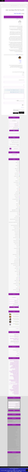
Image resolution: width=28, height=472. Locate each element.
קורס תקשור (17, 390)
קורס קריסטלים (16, 389)
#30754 (17, 54)
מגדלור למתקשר (16, 372)
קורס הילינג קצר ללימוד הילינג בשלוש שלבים (14, 383)
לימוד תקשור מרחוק (12, 371)
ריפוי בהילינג (18, 436)
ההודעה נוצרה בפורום (21, 112)
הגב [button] (16, 54)
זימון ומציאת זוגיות (18, 445)
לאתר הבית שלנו (18, 454)
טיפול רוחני (11, 363)
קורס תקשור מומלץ (18, 431)
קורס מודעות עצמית (18, 443)
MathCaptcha (22, 107)
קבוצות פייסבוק (18, 461)
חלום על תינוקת (17, 348)
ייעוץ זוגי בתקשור (18, 438)
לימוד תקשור (18, 430)
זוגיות (10, 360)
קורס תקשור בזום (13, 390)
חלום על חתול (17, 13)
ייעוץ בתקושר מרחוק (16, 364)
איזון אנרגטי (18, 437)
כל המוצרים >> (17, 328)
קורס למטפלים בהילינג (16, 388)
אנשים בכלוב (17, 355)
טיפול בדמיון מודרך (16, 362)
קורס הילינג (17, 382)
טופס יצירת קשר (18, 462)
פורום (19, 455)
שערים (18, 353)
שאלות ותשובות (18, 460)
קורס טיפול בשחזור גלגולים (15, 386)
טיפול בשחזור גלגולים (16, 363)
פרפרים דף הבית (21, 5)
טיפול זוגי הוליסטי (18, 444)
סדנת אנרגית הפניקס (16, 375)
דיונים (18, 5)
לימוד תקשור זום (16, 371)
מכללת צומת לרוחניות (16, 374)
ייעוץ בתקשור (11, 364)
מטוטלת (17, 373)
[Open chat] (27, 470)
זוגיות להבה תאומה (16, 361)
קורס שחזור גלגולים (12, 389)
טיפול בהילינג (12, 362)
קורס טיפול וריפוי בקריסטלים (15, 387)
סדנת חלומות (11, 375)
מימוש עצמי (14, 373)
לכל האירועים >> (14, 154)
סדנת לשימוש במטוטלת (15, 376)
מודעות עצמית (12, 372)
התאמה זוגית (13, 360)
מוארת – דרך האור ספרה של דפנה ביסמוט (14, 139)
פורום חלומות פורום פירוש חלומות (13, 5)
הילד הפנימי (17, 360)
